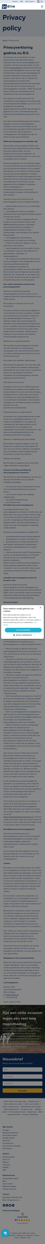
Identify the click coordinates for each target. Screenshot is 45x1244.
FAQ (21, 1)
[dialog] (22, 622)
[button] (22, 635)
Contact (14, 1)
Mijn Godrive (30, 1)
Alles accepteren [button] (23, 630)
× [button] (40, 608)
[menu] (42, 6)
